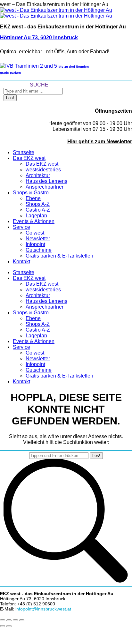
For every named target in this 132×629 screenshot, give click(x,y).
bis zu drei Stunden (74, 66)
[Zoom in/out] (21, 620)
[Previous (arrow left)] (2, 626)
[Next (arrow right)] (9, 626)
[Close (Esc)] (2, 620)
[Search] (66, 91)
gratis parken (10, 72)
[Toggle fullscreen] (15, 620)
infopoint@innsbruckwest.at (43, 608)
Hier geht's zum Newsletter (99, 141)
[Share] (9, 620)
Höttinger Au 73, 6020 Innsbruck (39, 37)
